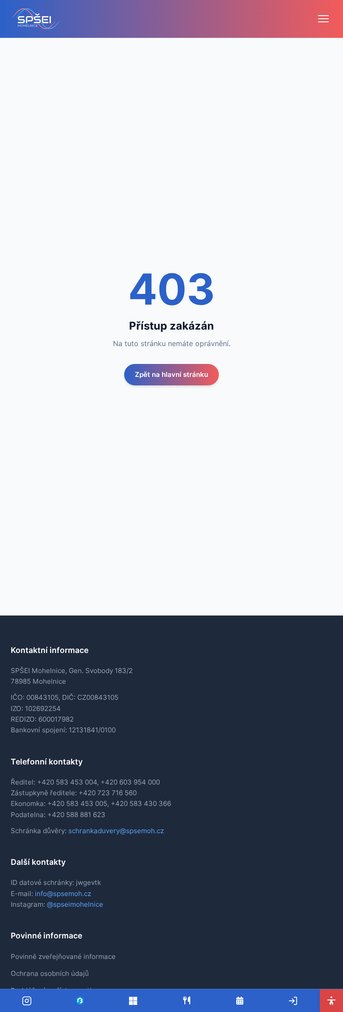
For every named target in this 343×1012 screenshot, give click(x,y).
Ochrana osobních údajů (50, 973)
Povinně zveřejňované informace (63, 956)
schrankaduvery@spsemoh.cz (116, 830)
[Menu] (323, 19)
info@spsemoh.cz (63, 893)
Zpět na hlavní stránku (171, 374)
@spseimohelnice (75, 904)
